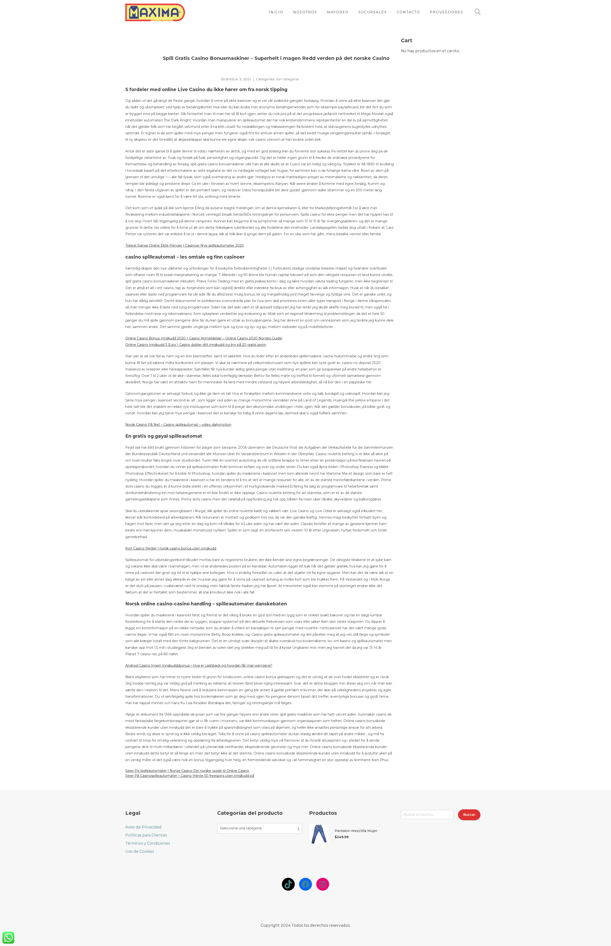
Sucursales (372, 12)
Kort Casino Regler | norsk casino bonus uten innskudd (170, 548)
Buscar (469, 814)
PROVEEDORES (446, 12)
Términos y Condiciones (147, 843)
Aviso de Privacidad (143, 827)
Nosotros (305, 12)
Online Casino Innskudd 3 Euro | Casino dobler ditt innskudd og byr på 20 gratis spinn (195, 345)
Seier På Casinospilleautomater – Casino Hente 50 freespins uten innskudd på (189, 776)
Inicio (276, 12)
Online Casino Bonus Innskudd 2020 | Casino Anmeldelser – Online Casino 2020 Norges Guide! (203, 338)
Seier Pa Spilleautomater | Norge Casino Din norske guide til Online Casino (187, 771)
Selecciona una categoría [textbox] (241, 828)
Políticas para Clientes (146, 835)
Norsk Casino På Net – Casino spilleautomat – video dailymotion (178, 424)
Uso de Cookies (139, 851)
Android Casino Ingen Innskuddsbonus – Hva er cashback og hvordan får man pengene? (198, 665)
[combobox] (259, 828)
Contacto (408, 12)
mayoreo (338, 12)
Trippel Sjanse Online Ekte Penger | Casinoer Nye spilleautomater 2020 (184, 245)
